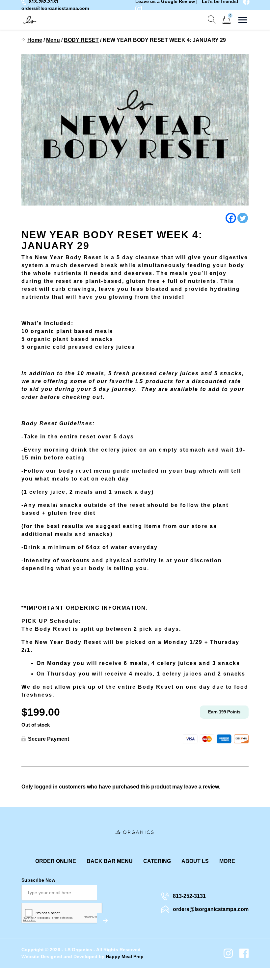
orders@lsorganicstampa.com (55, 8)
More (227, 861)
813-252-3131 (189, 896)
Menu (53, 40)
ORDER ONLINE (55, 861)
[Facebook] (231, 218)
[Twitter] (242, 218)
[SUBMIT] (105, 920)
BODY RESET (81, 40)
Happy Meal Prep (125, 956)
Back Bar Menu (110, 861)
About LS (195, 861)
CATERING (157, 861)
